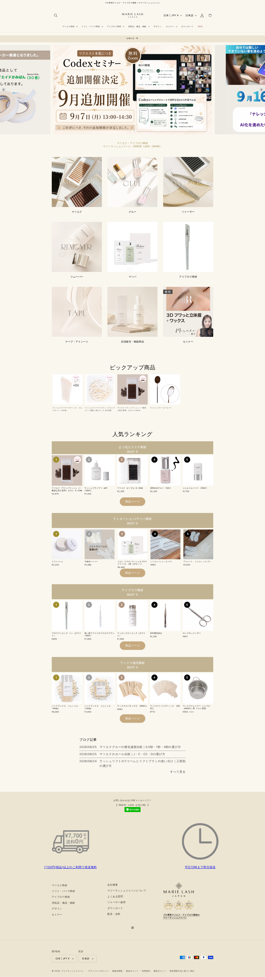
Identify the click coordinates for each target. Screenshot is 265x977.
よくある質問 (115, 896)
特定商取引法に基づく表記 (182, 971)
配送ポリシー (160, 971)
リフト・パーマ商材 (63, 891)
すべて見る (178, 771)
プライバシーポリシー (98, 971)
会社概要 (112, 884)
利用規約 (146, 971)
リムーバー (76, 276)
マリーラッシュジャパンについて (126, 890)
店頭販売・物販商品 (132, 341)
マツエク (77, 211)
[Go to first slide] (261, 90)
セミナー (188, 341)
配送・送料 (113, 913)
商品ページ (132, 501)
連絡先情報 (117, 971)
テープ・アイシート (76, 341)
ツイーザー (188, 211)
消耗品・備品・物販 (63, 902)
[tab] (130, 131)
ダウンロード (115, 908)
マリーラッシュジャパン (72, 971)
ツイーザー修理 (116, 902)
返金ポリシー (132, 971)
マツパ (132, 276)
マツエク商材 (59, 885)
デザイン (57, 908)
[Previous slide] (4, 90)
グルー (132, 211)
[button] (56, 15)
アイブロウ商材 (188, 276)
